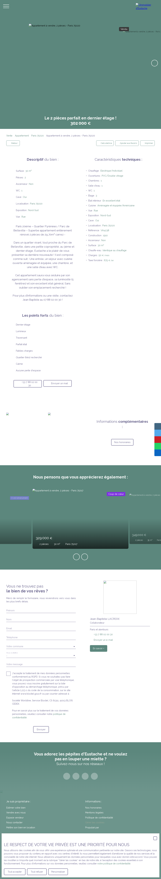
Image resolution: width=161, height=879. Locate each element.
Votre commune (14, 646)
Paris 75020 (37, 135)
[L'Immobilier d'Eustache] (147, 6)
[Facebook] (66, 776)
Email (9, 628)
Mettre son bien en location (20, 827)
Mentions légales (94, 812)
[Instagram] (75, 776)
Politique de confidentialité (99, 817)
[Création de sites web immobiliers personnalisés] (107, 827)
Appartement (22, 135)
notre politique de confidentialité (113, 863)
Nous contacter (14, 822)
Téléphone (12, 637)
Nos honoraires (93, 807)
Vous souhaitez (12, 653)
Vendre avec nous (16, 812)
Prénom (10, 610)
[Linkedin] (94, 776)
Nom (8, 619)
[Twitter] (85, 776)
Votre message (14, 664)
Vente (9, 135)
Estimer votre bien (15, 807)
